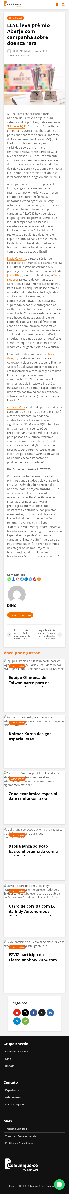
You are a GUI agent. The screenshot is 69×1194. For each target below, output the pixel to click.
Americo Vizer (16, 407)
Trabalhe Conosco (16, 1128)
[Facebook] (13, 579)
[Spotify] (25, 1021)
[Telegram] (22, 579)
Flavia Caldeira (16, 258)
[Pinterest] (34, 579)
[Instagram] (25, 1012)
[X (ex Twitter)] (42, 1012)
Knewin (9, 1066)
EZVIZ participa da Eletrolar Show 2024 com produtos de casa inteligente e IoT (33, 962)
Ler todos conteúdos (20, 615)
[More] (39, 579)
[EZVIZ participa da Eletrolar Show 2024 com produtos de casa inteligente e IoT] (34, 944)
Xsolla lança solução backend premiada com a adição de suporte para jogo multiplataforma (33, 853)
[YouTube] (17, 1012)
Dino (8, 1058)
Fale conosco (13, 1097)
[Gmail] (17, 579)
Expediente (12, 1090)
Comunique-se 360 (16, 1051)
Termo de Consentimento (21, 1136)
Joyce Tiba (13, 275)
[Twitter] (30, 579)
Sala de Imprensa (15, 1104)
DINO (15, 51)
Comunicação (15, 18)
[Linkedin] (26, 579)
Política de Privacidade (19, 1143)
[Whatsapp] (9, 579)
